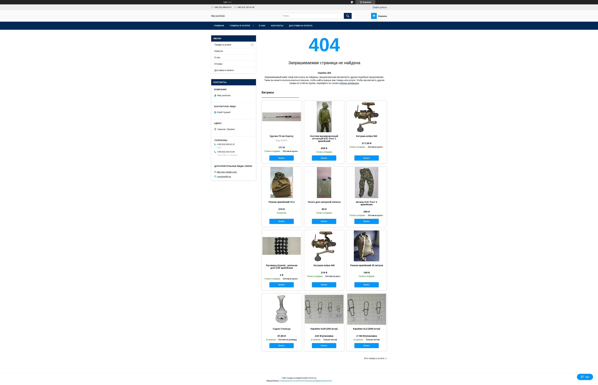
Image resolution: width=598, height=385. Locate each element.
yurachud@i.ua (224, 176)
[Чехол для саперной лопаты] (324, 182)
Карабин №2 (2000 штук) (366, 329)
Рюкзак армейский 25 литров (366, 265)
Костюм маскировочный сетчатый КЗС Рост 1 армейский (324, 138)
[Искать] (348, 16)
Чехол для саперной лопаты (324, 202)
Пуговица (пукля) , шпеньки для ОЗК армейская (281, 266)
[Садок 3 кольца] (281, 309)
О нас (262, 25)
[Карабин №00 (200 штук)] (324, 309)
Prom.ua (312, 378)
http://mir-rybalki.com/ (227, 172)
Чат (587, 377)
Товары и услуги (240, 25)
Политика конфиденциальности (318, 381)
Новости (218, 51)
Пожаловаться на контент (290, 381)
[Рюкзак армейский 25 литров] (367, 245)
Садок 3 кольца (281, 329)
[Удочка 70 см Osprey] (281, 116)
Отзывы (218, 64)
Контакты (277, 25)
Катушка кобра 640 (324, 265)
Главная (219, 25)
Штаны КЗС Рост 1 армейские (366, 203)
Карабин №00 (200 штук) (324, 329)
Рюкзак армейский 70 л (282, 202)
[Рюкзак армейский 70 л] (281, 182)
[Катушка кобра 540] (367, 116)
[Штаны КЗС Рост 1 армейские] (367, 182)
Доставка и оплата (300, 25)
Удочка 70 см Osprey (281, 136)
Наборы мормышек (349, 83)
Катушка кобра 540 (366, 136)
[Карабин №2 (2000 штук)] (367, 309)
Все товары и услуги (374, 358)
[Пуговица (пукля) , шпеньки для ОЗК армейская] (281, 245)
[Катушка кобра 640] (324, 245)
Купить (281, 158)
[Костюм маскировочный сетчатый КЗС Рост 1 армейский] (324, 116)
